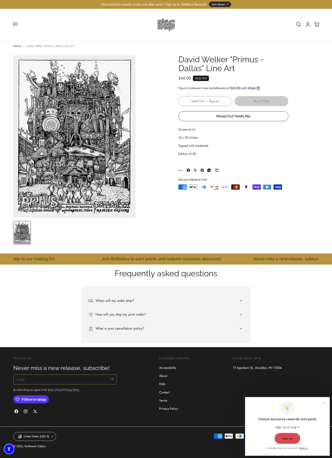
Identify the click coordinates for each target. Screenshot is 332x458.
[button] (15, 24)
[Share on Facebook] (188, 170)
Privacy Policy (72, 390)
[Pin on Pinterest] (202, 170)
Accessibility (167, 367)
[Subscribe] (112, 379)
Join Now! (218, 4)
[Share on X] (195, 170)
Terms (163, 400)
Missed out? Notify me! (233, 116)
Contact (164, 392)
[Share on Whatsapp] (209, 170)
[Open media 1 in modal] (127, 63)
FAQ (162, 384)
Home (17, 46)
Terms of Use (55, 390)
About (163, 376)
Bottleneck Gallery (35, 446)
